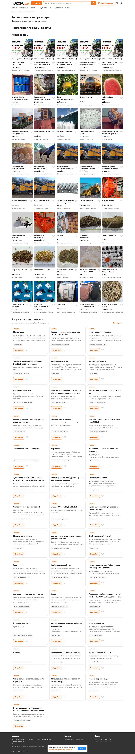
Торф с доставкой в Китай (100, 536)
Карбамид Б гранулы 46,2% (87, 132)
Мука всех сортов (96, 623)
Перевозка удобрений (42, 131)
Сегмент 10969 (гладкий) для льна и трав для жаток (65, 202)
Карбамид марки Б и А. (61, 565)
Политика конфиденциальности (32, 746)
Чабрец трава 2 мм (109, 235)
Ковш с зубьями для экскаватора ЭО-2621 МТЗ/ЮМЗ (65, 333)
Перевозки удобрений (65, 131)
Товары (14, 8)
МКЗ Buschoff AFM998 (19, 201)
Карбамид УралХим (97, 361)
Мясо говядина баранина (100, 332)
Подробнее (19, 350)
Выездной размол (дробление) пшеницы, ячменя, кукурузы (65, 167)
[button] (93, 3)
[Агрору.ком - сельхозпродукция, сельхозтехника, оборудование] (20, 3)
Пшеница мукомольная (23, 623)
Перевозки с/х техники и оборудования (20, 132)
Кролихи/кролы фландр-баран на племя (42, 98)
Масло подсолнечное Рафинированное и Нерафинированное (104, 566)
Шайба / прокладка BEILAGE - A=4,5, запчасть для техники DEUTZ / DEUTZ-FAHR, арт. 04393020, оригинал (19, 63)
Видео (67, 8)
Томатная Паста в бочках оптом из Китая (20, 98)
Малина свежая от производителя (66, 652)
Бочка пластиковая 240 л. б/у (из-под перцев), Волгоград (88, 305)
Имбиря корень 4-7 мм (42, 270)
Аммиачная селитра (59, 361)
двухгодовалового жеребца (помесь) (18, 167)
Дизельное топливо (86, 97)
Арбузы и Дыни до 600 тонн (110, 98)
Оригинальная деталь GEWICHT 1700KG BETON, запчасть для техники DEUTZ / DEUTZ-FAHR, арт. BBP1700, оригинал (110, 63)
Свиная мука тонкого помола (109, 305)
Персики (60, 235)
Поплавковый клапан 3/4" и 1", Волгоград (109, 271)
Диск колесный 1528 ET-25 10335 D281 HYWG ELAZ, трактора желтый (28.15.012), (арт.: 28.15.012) (28, 480)
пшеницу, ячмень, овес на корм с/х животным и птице (28, 420)
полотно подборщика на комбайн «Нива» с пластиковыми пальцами (66, 391)
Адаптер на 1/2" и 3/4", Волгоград (20, 305)
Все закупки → (118, 323)
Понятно (81, 748)
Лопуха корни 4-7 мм (19, 270)
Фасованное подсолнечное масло (28, 594)
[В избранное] (31, 63)
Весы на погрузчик (86, 201)
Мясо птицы (18, 332)
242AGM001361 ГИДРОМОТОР (64, 507)
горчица (16, 652)
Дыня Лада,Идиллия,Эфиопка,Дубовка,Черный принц (65, 98)
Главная (14, 12)
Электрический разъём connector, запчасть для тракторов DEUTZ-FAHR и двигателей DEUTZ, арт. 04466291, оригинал (88, 63)
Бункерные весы (108, 201)
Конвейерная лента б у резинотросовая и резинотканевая (67, 479)
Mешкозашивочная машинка (18, 236)
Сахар (53, 594)
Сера (15, 565)
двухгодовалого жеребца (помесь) (40, 167)
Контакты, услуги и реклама (73, 739)
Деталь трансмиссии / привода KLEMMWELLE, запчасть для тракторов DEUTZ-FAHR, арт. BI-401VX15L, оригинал (65, 63)
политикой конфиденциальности (60, 750)
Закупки (33, 8)
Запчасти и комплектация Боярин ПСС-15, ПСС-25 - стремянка (27, 362)
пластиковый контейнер (61, 419)
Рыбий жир (61, 304)
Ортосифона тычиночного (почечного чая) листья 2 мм (88, 236)
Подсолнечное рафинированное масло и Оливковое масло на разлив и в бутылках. (29, 710)
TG (106, 740)
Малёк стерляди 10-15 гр (100, 652)
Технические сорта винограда (26, 448)
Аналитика (59, 8)
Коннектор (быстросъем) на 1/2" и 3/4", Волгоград (42, 305)
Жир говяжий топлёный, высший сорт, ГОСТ (88, 271)
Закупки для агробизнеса (26, 12)
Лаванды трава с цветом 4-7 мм (65, 271)
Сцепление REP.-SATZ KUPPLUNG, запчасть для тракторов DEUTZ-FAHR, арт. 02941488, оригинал (42, 63)
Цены (51, 8)
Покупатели (42, 8)
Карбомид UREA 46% (22, 390)
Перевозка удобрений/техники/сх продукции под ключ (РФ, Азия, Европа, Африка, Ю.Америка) (110, 132)
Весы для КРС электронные (39, 236)
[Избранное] (117, 3)
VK (97, 740)
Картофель (56, 448)
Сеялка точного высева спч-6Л (26, 507)
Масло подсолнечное (22, 536)
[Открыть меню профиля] (121, 3)
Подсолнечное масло (98, 477)
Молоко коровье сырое (99, 679)
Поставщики (23, 8)
